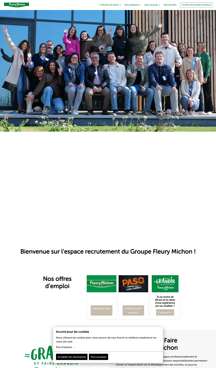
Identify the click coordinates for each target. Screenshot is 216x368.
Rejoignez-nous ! (101, 310)
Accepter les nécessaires (72, 356)
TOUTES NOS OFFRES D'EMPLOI (196, 5)
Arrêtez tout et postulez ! (133, 310)
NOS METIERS (170, 5)
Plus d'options (64, 347)
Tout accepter (98, 356)
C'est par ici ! (165, 312)
